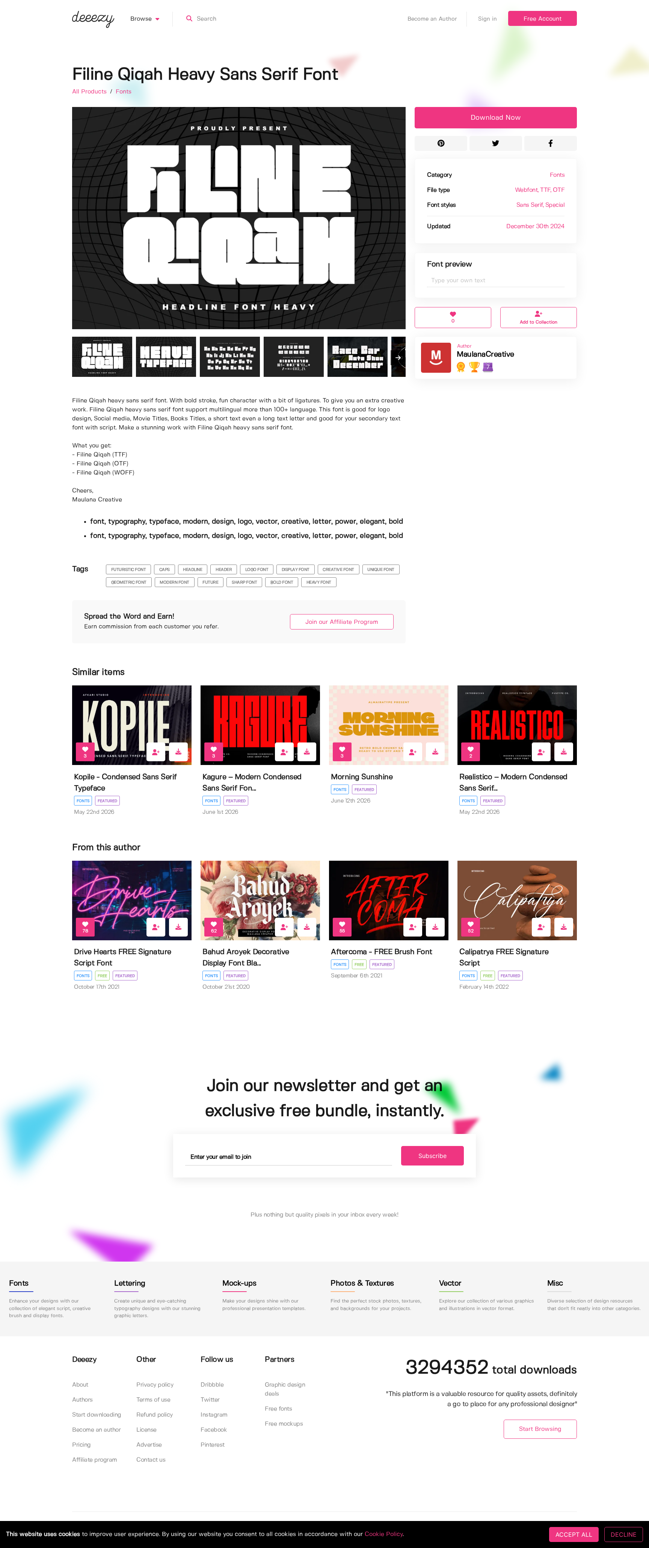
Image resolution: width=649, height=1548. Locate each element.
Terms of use (153, 1400)
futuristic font (128, 570)
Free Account (542, 19)
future (210, 582)
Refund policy (154, 1415)
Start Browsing (540, 1429)
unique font (380, 570)
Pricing (81, 1445)
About (80, 1385)
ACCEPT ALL (573, 1534)
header (224, 570)
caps (164, 570)
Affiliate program (94, 1460)
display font (295, 570)
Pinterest (213, 1445)
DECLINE (624, 1534)
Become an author (96, 1430)
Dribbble (212, 1385)
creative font (338, 570)
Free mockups (284, 1424)
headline (192, 570)
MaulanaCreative (485, 354)
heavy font (318, 582)
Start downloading (96, 1415)
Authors (82, 1400)
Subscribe (432, 1155)
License (146, 1430)
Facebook (214, 1430)
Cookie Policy (384, 1534)
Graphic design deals (285, 1389)
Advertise (149, 1445)
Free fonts (278, 1409)
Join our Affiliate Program (341, 622)
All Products (90, 92)
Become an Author (432, 19)
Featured (107, 801)
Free (102, 976)
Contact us (150, 1460)
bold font (281, 582)
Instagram (214, 1415)
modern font (174, 582)
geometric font (128, 582)
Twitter (210, 1400)
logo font (257, 570)
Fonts (123, 92)
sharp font (244, 582)
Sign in (487, 19)
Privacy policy (154, 1385)
